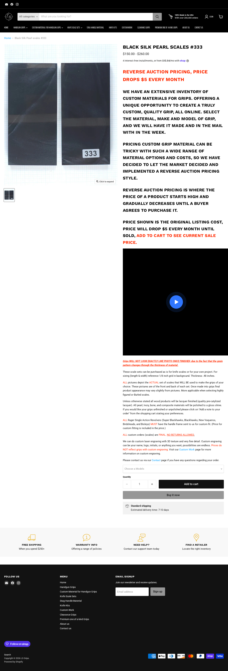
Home (6, 27)
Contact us (199, 27)
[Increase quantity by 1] (152, 484)
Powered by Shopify (13, 661)
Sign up (157, 591)
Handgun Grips (20, 27)
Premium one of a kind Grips (166, 27)
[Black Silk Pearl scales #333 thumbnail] (9, 195)
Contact (156, 460)
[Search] (157, 17)
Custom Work (127, 27)
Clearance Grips (143, 27)
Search (7, 654)
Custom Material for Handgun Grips (46, 27)
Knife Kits (113, 27)
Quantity (127, 477)
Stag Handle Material (95, 27)
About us (186, 27)
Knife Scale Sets (73, 27)
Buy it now (173, 495)
